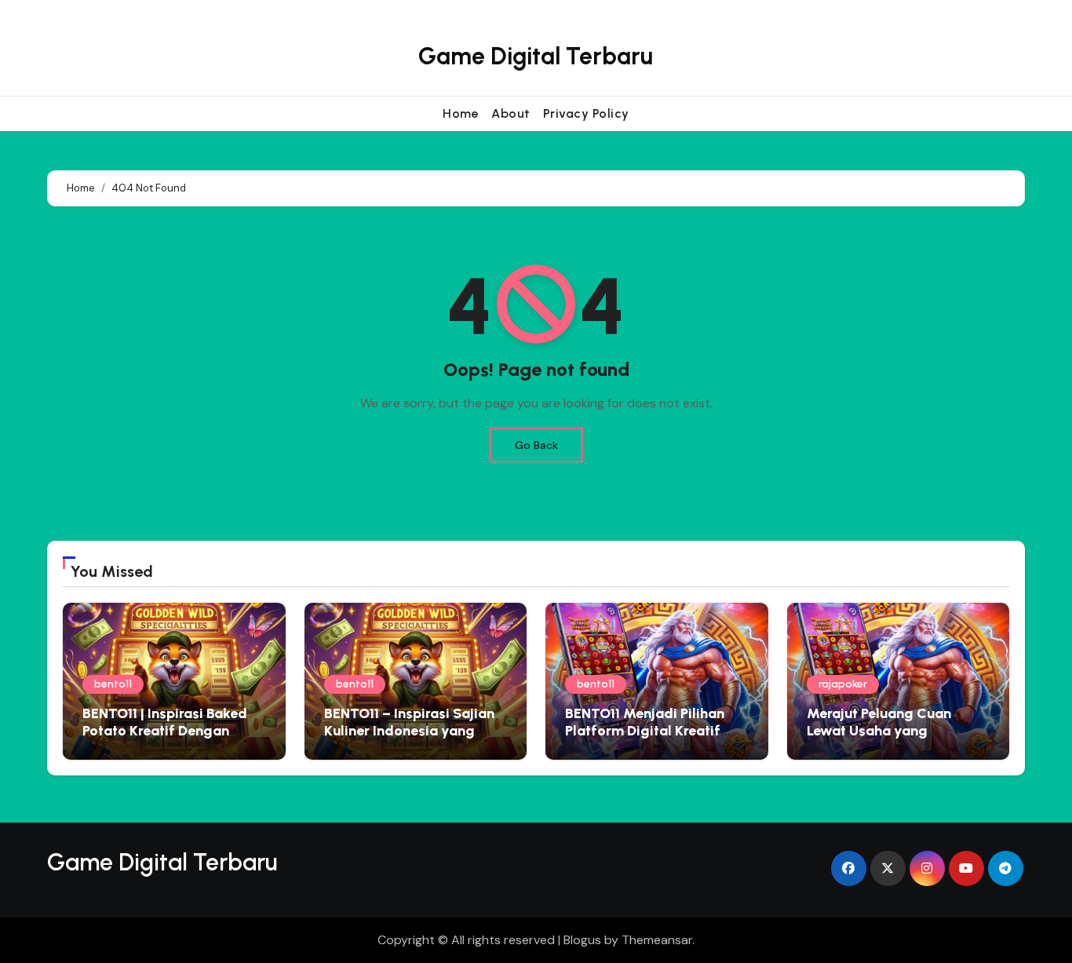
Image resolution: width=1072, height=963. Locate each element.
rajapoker (843, 684)
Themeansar (657, 940)
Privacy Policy (586, 113)
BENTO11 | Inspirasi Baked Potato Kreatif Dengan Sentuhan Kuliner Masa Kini (171, 730)
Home (461, 113)
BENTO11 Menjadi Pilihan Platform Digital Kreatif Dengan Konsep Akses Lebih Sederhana (656, 739)
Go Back (536, 445)
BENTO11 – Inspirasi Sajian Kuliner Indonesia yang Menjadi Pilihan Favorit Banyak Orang (409, 739)
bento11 (113, 684)
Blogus (582, 940)
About (511, 113)
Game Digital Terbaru (535, 56)
